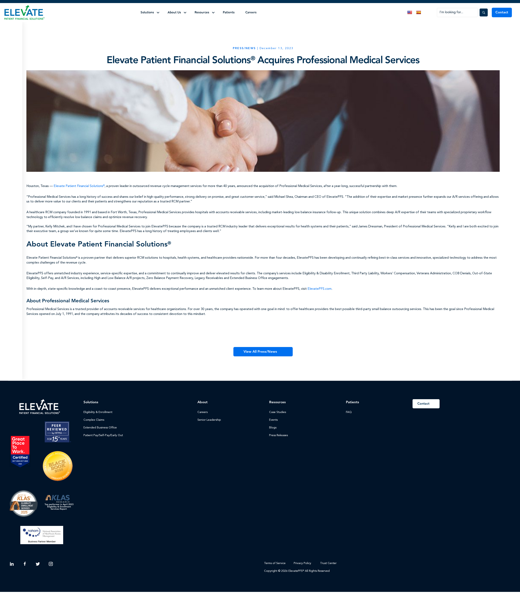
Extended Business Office (100, 427)
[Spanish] (418, 13)
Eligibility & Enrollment (97, 412)
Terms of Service (275, 563)
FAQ (349, 412)
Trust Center (328, 563)
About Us (174, 12)
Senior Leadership (209, 419)
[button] (158, 12)
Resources (202, 12)
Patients (229, 12)
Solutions (147, 12)
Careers (251, 12)
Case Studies (277, 412)
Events (273, 419)
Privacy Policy (302, 563)
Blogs (272, 427)
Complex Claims (93, 419)
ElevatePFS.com (320, 289)
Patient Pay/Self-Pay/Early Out (103, 435)
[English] (409, 13)
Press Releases (278, 435)
